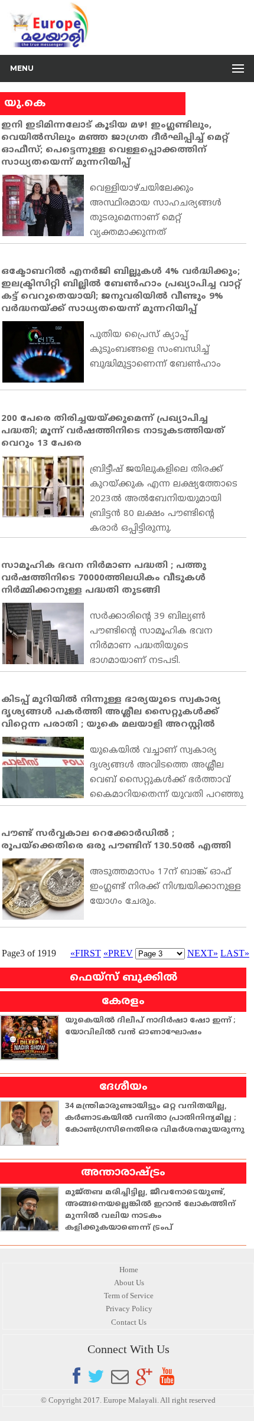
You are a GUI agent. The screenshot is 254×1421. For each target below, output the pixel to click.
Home (128, 1269)
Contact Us (128, 1322)
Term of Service (129, 1295)
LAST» (234, 953)
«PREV (118, 953)
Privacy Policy (129, 1308)
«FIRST (85, 953)
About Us (129, 1282)
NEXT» (202, 953)
